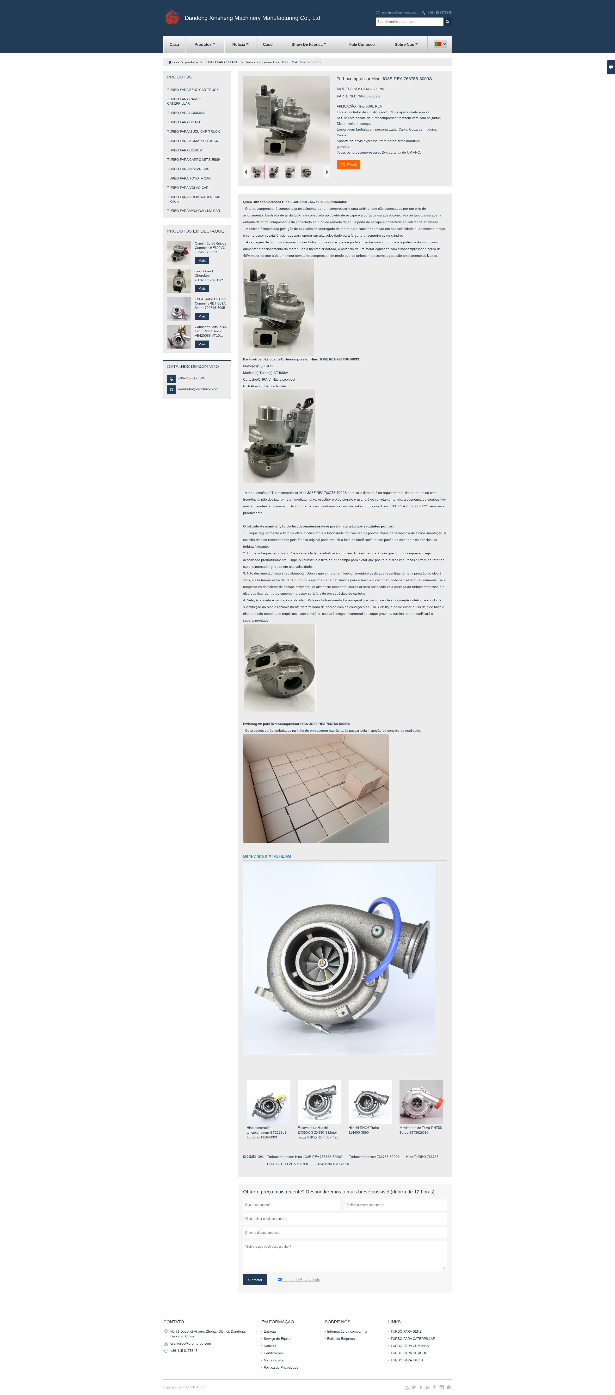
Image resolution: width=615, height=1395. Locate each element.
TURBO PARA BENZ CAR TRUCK (193, 90)
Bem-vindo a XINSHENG (267, 856)
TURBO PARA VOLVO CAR (188, 188)
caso (268, 44)
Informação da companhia (347, 1331)
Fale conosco (362, 44)
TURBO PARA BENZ (406, 1331)
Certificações (273, 1353)
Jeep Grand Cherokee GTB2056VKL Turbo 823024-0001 (210, 275)
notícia (238, 44)
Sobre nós (404, 44)
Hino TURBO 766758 (422, 1157)
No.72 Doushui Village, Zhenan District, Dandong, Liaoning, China (208, 1333)
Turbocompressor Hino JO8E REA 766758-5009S (304, 1157)
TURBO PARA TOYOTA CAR (189, 178)
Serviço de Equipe (277, 1339)
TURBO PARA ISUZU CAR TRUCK (193, 131)
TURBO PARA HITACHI (222, 62)
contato (173, 1321)
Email (348, 164)
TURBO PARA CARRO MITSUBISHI (194, 160)
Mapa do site (273, 1360)
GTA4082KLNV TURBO (333, 1164)
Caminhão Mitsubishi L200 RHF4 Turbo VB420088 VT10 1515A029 (211, 331)
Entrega (270, 1331)
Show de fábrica (307, 44)
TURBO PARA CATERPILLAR (413, 1339)
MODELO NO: (349, 89)
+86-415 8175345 (440, 12)
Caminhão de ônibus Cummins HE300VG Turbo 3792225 (210, 247)
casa (174, 44)
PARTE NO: (347, 96)
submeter (255, 1280)
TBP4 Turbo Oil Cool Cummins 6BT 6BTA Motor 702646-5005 (210, 303)
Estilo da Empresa (341, 1339)
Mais (202, 261)
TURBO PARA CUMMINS (186, 113)
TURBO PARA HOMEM (184, 150)
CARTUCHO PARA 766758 (287, 1164)
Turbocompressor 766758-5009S (374, 1157)
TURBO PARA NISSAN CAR (188, 169)
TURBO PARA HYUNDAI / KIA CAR (193, 211)
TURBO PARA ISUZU (407, 1360)
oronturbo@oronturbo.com (400, 12)
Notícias (270, 1346)
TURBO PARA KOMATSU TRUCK (192, 141)
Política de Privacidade (281, 1367)
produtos (203, 44)
